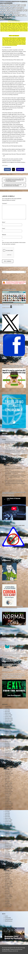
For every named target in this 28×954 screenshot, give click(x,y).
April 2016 (7, 878)
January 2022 (8, 784)
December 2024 (9, 734)
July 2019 (7, 831)
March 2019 (8, 838)
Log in (6, 915)
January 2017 (8, 869)
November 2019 (9, 824)
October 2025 (8, 721)
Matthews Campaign (7, 637)
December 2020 (9, 803)
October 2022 (8, 771)
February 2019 (8, 839)
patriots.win (5, 554)
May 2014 (7, 901)
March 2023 (8, 766)
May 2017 (7, 866)
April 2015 (7, 893)
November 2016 (9, 871)
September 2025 (9, 723)
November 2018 (9, 844)
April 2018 (7, 854)
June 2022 (7, 778)
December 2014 (9, 896)
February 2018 (8, 858)
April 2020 (7, 816)
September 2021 (9, 791)
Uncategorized (8, 3)
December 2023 (9, 753)
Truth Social (20, 169)
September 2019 (9, 828)
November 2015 (9, 883)
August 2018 (8, 848)
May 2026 (7, 711)
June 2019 (7, 833)
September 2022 (9, 773)
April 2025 (7, 728)
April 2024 (7, 748)
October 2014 (8, 898)
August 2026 (8, 706)
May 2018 (7, 853)
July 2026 (7, 708)
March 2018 (8, 856)
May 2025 (7, 726)
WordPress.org (8, 921)
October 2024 (8, 738)
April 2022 (7, 781)
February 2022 (8, 783)
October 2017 (8, 863)
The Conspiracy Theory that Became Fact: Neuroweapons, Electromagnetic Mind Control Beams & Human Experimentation (15, 481)
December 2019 (8, 823)
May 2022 (7, 779)
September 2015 (9, 886)
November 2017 (8, 861)
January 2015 (8, 894)
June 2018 (7, 851)
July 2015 (7, 888)
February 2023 (8, 768)
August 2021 (8, 793)
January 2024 (8, 751)
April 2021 (7, 799)
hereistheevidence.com (7, 557)
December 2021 (8, 786)
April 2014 (7, 903)
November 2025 (9, 719)
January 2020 (8, 821)
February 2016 (8, 879)
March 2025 (8, 729)
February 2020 (8, 819)
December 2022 (9, 769)
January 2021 (8, 801)
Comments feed (9, 919)
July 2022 (7, 776)
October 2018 (8, 846)
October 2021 (8, 789)
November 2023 (9, 754)
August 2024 (8, 741)
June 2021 (7, 796)
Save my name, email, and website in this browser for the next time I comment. (14, 243)
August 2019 (8, 829)
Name (4, 222)
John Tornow (6, 949)
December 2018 (9, 843)
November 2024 (9, 736)
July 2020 (7, 811)
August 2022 (8, 774)
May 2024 (7, 746)
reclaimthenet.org (6, 560)
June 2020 (7, 813)
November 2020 (9, 804)
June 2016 (7, 876)
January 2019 (8, 841)
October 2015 (8, 884)
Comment (4, 203)
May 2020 (7, 814)
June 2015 (7, 889)
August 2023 (8, 759)
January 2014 (8, 906)
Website (4, 234)
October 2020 (8, 806)
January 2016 (8, 881)
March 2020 (8, 818)
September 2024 (9, 739)
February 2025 (8, 731)
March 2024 (8, 749)
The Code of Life (7, 47)
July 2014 (7, 899)
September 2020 (9, 808)
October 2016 (8, 873)
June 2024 (7, 744)
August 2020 (8, 809)
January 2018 (8, 859)
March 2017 (8, 868)
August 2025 (8, 724)
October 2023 (8, 756)
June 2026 (7, 709)
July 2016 (7, 874)
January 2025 (8, 733)
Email (3, 228)
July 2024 (7, 743)
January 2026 (8, 716)
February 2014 (8, 904)
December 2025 (9, 718)
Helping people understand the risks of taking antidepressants (13, 306)
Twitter (20, 330)
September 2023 (9, 758)
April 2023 (7, 764)
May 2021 (7, 798)
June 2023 (7, 761)
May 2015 (7, 891)
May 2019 (7, 834)
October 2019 (8, 826)
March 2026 (8, 713)
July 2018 (7, 849)
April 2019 (7, 836)
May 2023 (7, 763)
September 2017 (9, 864)
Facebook (7, 169)
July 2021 (7, 794)
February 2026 (8, 714)
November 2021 (9, 788)
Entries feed (8, 917)
